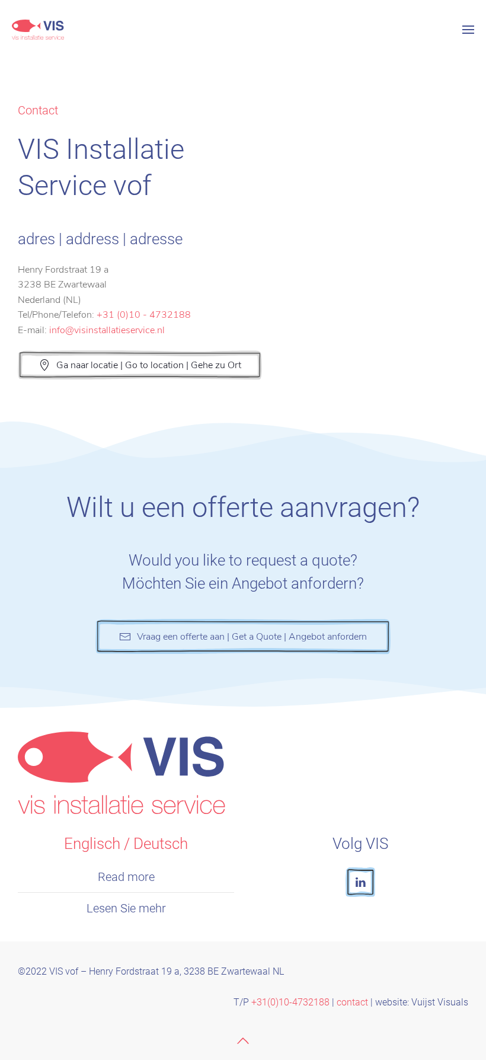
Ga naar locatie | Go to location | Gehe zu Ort (148, 365)
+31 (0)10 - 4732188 (144, 314)
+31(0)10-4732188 (289, 1002)
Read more (126, 877)
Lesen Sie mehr (126, 908)
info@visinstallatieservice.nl (107, 330)
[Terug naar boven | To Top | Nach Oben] (243, 1041)
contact (352, 1002)
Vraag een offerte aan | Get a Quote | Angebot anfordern (252, 636)
